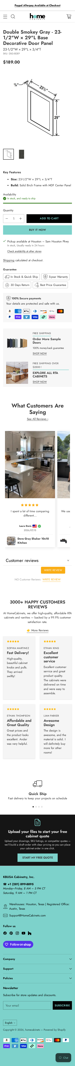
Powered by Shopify (55, 1030)
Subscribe (62, 1005)
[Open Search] (13, 17)
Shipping (8, 260)
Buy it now (37, 230)
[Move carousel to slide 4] (41, 806)
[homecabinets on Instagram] (17, 934)
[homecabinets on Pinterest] (11, 934)
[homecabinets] (37, 16)
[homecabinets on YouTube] (23, 934)
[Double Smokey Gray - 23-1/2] (37, 108)
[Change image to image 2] (21, 154)
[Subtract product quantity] (6, 218)
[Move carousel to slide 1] (33, 806)
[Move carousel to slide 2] (36, 806)
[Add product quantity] (20, 218)
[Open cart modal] (69, 17)
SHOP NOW (40, 353)
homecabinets (32, 1030)
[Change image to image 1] (8, 154)
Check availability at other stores (24, 251)
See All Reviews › (37, 419)
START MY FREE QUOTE (37, 858)
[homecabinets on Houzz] (29, 934)
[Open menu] (5, 17)
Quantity (8, 210)
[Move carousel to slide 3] (39, 806)
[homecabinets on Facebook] (5, 934)
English (8, 1023)
